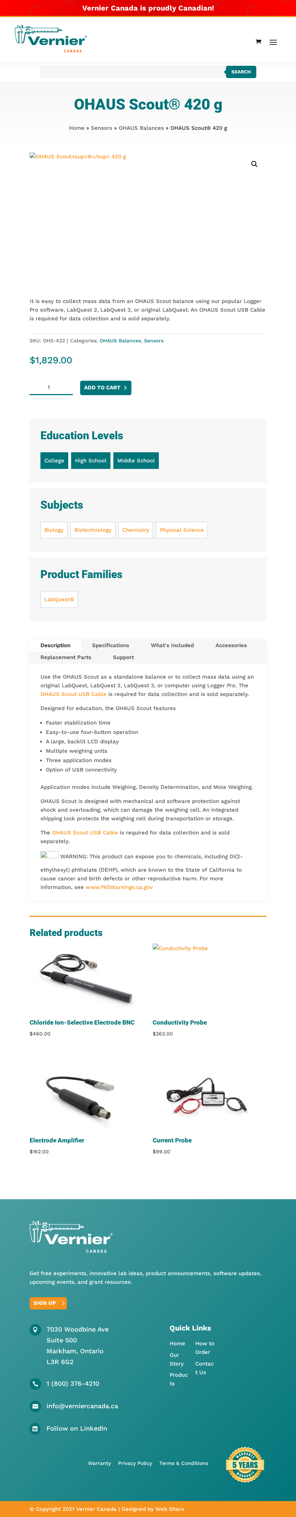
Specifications (110, 645)
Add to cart (102, 387)
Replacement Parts (65, 657)
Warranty (99, 1463)
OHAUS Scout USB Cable (73, 694)
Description (55, 645)
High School (90, 460)
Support (123, 657)
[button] (254, 164)
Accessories (231, 645)
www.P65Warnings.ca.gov (119, 887)
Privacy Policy (135, 1463)
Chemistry (135, 530)
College (54, 460)
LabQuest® (59, 599)
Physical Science (182, 530)
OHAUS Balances (141, 128)
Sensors (101, 128)
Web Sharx (170, 1509)
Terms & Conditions (183, 1463)
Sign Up (45, 1303)
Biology (54, 530)
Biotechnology (93, 530)
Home (76, 128)
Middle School (136, 460)
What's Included (172, 645)
